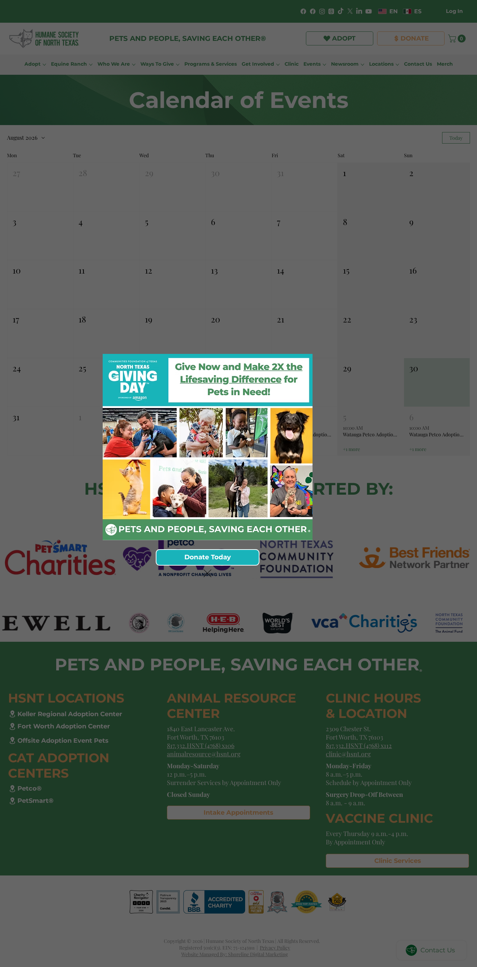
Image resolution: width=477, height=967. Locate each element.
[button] (207, 573)
